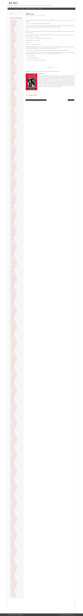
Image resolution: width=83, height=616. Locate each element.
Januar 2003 (13, 372)
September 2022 (14, 56)
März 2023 (13, 48)
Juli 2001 (12, 396)
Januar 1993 (13, 532)
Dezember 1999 (14, 421)
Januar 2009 (13, 275)
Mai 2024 (12, 29)
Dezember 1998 (14, 437)
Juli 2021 (12, 75)
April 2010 (13, 255)
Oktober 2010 (13, 247)
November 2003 (14, 358)
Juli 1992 (12, 540)
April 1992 (13, 544)
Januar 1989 (13, 596)
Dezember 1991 (14, 549)
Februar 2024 (13, 33)
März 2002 (13, 385)
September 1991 (14, 553)
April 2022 (13, 63)
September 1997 (14, 457)
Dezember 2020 (14, 84)
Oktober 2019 (13, 103)
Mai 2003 (12, 366)
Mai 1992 (12, 543)
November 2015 (14, 166)
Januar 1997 (13, 468)
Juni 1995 (13, 493)
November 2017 (14, 134)
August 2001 (13, 394)
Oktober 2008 (13, 279)
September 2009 (14, 265)
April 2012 (13, 223)
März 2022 (13, 64)
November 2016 (14, 150)
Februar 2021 (13, 81)
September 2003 (14, 361)
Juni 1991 (13, 557)
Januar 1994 (13, 516)
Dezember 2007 (14, 293)
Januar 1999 (13, 436)
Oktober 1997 (13, 456)
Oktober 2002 (13, 376)
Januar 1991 (13, 564)
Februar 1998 (13, 450)
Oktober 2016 (13, 151)
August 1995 (13, 491)
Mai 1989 (12, 591)
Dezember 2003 (14, 357)
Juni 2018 (13, 124)
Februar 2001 (13, 402)
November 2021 (14, 69)
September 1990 (14, 569)
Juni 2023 (13, 44)
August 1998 (13, 442)
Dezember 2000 (14, 405)
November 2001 (14, 390)
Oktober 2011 (13, 231)
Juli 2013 (12, 203)
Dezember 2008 (14, 277)
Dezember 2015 (14, 164)
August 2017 (13, 138)
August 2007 (13, 298)
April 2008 (13, 287)
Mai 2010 (12, 254)
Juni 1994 (13, 509)
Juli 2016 (12, 155)
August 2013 (13, 202)
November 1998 (14, 438)
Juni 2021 (13, 76)
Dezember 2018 (14, 116)
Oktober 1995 (13, 488)
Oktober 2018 (13, 119)
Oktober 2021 (13, 71)
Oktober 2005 (13, 327)
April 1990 (13, 576)
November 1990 (14, 567)
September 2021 (14, 72)
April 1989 (13, 592)
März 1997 (13, 465)
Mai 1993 (12, 527)
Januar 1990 (13, 580)
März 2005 (13, 337)
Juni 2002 (13, 381)
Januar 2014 (13, 195)
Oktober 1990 (13, 568)
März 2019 (13, 112)
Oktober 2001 (13, 392)
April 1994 (13, 512)
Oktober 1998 (13, 440)
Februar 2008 (13, 290)
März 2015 (13, 176)
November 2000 (14, 406)
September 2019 (14, 104)
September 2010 (14, 249)
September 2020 (14, 88)
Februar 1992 (13, 547)
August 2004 (13, 346)
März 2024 (13, 32)
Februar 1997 (13, 466)
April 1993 (13, 528)
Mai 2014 (12, 190)
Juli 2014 (12, 187)
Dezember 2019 (14, 100)
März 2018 (13, 128)
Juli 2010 (12, 251)
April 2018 (13, 127)
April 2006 (13, 319)
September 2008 (14, 281)
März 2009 (13, 273)
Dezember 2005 (14, 325)
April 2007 (13, 303)
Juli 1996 (12, 476)
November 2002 (14, 374)
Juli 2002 (12, 380)
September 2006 (14, 313)
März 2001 (13, 401)
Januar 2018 (13, 131)
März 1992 (13, 545)
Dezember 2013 (14, 196)
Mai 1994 (12, 511)
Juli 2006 (12, 315)
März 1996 (13, 481)
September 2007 (14, 297)
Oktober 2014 (13, 183)
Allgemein (27, 12)
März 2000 (13, 417)
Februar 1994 (13, 515)
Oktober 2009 (13, 263)
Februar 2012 (13, 226)
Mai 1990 (12, 575)
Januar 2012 (13, 227)
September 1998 (14, 441)
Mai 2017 (12, 142)
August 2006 (13, 314)
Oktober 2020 (13, 87)
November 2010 (14, 246)
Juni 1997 (13, 461)
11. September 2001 (53, 86)
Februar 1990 (13, 579)
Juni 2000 (13, 413)
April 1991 (13, 560)
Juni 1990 (13, 573)
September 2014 (14, 184)
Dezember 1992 (14, 533)
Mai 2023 (12, 45)
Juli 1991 (12, 556)
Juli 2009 (12, 267)
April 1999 (13, 432)
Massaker (35, 95)
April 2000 (13, 416)
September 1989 (14, 585)
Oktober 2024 (13, 23)
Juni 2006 (13, 317)
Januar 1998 (13, 452)
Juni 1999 (13, 429)
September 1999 (14, 425)
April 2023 (13, 47)
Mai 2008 (12, 286)
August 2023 (13, 41)
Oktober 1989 (13, 584)
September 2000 (14, 409)
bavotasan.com (71, 614)
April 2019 (13, 111)
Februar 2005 (13, 338)
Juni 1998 (13, 445)
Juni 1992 (13, 541)
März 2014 (13, 192)
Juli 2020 (12, 91)
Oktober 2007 (13, 295)
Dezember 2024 (14, 20)
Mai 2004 (12, 350)
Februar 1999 (13, 434)
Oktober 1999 (13, 424)
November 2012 (14, 214)
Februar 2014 (13, 194)
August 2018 (13, 122)
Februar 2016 (13, 162)
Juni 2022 (13, 60)
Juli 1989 (12, 588)
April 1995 (13, 496)
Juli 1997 (12, 460)
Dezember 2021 (14, 68)
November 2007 (14, 294)
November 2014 (14, 182)
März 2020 (13, 96)
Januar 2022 (13, 67)
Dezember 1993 (14, 517)
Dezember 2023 (14, 36)
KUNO (13, 3)
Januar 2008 (13, 291)
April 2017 (13, 143)
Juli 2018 (12, 123)
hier (67, 83)
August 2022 (13, 57)
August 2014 (13, 186)
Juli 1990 (12, 572)
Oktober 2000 (13, 408)
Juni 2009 (13, 269)
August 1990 (13, 571)
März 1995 (13, 497)
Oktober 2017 (13, 135)
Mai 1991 (12, 559)
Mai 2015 (12, 174)
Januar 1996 (13, 484)
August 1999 (13, 426)
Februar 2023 (13, 49)
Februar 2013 (13, 210)
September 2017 (14, 136)
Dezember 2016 (14, 148)
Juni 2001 (13, 397)
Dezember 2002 (14, 373)
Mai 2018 (12, 126)
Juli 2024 (12, 27)
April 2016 (13, 159)
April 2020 (13, 95)
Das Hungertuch (16, 8)
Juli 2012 (12, 219)
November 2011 (14, 230)
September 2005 (14, 329)
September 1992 (14, 537)
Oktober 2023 (13, 39)
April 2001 (13, 400)
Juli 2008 (12, 283)
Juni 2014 (13, 188)
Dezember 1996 (14, 469)
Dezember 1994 (14, 501)
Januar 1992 (13, 548)
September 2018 (14, 120)
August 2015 (13, 170)
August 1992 (13, 539)
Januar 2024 (13, 35)
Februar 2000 (13, 418)
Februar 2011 (13, 242)
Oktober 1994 (13, 504)
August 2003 (13, 362)
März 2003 (13, 369)
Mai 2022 (12, 61)
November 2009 (14, 262)
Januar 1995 (13, 500)
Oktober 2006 (13, 311)
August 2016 (13, 154)
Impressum (40, 8)
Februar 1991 (13, 563)
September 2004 (14, 345)
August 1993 (13, 523)
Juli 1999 (12, 428)
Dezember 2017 (14, 132)
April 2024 (13, 31)
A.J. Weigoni (28, 15)
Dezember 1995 (14, 485)
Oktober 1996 (13, 472)
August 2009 (13, 266)
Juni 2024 (13, 28)
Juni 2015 (13, 172)
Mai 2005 (12, 334)
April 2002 (13, 384)
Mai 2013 (12, 206)
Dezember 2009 (14, 261)
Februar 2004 (13, 354)
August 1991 (13, 555)
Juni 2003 (13, 365)
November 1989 (14, 583)
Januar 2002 (13, 388)
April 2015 (13, 175)
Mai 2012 (12, 222)
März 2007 (13, 305)
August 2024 (13, 25)
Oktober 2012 (13, 215)
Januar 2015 (13, 179)
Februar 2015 (13, 178)
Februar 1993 (13, 531)
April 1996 (13, 480)
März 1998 (13, 449)
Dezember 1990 (14, 565)
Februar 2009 (13, 274)
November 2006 (14, 310)
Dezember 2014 (14, 180)
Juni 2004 (13, 349)
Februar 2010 (13, 258)
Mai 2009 (12, 270)
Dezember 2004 (14, 341)
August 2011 (13, 234)
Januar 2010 (13, 259)
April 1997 (13, 464)
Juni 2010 (13, 253)
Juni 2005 (13, 333)
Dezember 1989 (14, 581)
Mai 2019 (12, 110)
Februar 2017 (13, 146)
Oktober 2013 (13, 199)
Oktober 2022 (13, 55)
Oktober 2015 (13, 167)
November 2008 (14, 278)
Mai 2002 (12, 382)
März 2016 (13, 160)
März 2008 (13, 289)
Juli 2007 (12, 299)
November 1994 (14, 503)
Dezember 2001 (14, 389)
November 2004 (14, 342)
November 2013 (14, 198)
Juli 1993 (12, 524)
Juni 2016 (13, 156)
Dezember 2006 (14, 309)
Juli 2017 (12, 139)
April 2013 (13, 207)
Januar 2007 (13, 307)
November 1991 (14, 551)
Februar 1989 (13, 595)
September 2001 (14, 393)
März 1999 (13, 433)
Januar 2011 (13, 243)
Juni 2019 (13, 108)
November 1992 (14, 535)
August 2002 (13, 378)
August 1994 (13, 507)
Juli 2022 (12, 59)
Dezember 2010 (14, 245)
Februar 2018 (13, 130)
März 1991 (13, 561)
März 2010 (13, 257)
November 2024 (14, 21)
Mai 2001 (12, 398)
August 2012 (13, 218)
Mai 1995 (12, 495)
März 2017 (13, 144)
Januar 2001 (13, 404)
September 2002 (14, 377)
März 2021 (13, 80)
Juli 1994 (12, 508)
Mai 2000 (12, 414)
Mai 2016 (12, 158)
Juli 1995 (12, 492)
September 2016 (14, 152)
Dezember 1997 (14, 453)
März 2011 (13, 241)
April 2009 (13, 271)
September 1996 (14, 473)
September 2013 (14, 200)
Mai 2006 (12, 318)
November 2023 (14, 37)
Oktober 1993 (13, 520)
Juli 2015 (12, 171)
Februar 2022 (13, 65)
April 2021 (13, 79)
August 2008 (13, 282)
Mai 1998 (12, 446)
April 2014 (13, 191)
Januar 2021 (13, 83)
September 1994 (14, 505)
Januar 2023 (13, 51)
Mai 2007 (12, 302)
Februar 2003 (13, 370)
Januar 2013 (13, 211)
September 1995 (14, 489)
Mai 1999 (12, 430)
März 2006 (13, 321)
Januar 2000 (13, 420)
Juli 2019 (12, 107)
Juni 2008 (13, 285)
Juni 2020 (13, 92)
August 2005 (13, 330)
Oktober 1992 (13, 536)
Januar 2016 (13, 163)
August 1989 (13, 587)
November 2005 (14, 326)
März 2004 (13, 353)
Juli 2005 (12, 331)
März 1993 (13, 529)
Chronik (22, 8)
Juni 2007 (13, 301)
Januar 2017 (13, 147)
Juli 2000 (12, 412)
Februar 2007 (13, 306)
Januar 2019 (13, 115)
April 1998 (13, 448)
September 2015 (14, 168)
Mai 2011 (12, 238)
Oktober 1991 (13, 552)
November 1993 (14, 519)
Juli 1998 (12, 444)
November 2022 (14, 53)
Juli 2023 (12, 43)
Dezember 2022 (14, 52)
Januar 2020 (13, 99)
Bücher (9, 8)
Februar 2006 (13, 322)
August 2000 (13, 410)
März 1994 (13, 513)
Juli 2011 (12, 235)
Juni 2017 (13, 140)
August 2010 (13, 250)
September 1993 (14, 521)
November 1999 (14, 422)
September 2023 (14, 40)
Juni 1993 (13, 525)
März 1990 (13, 577)
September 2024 (14, 24)
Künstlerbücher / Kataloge (31, 8)
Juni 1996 (13, 477)
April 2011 (13, 239)
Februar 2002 (13, 386)
